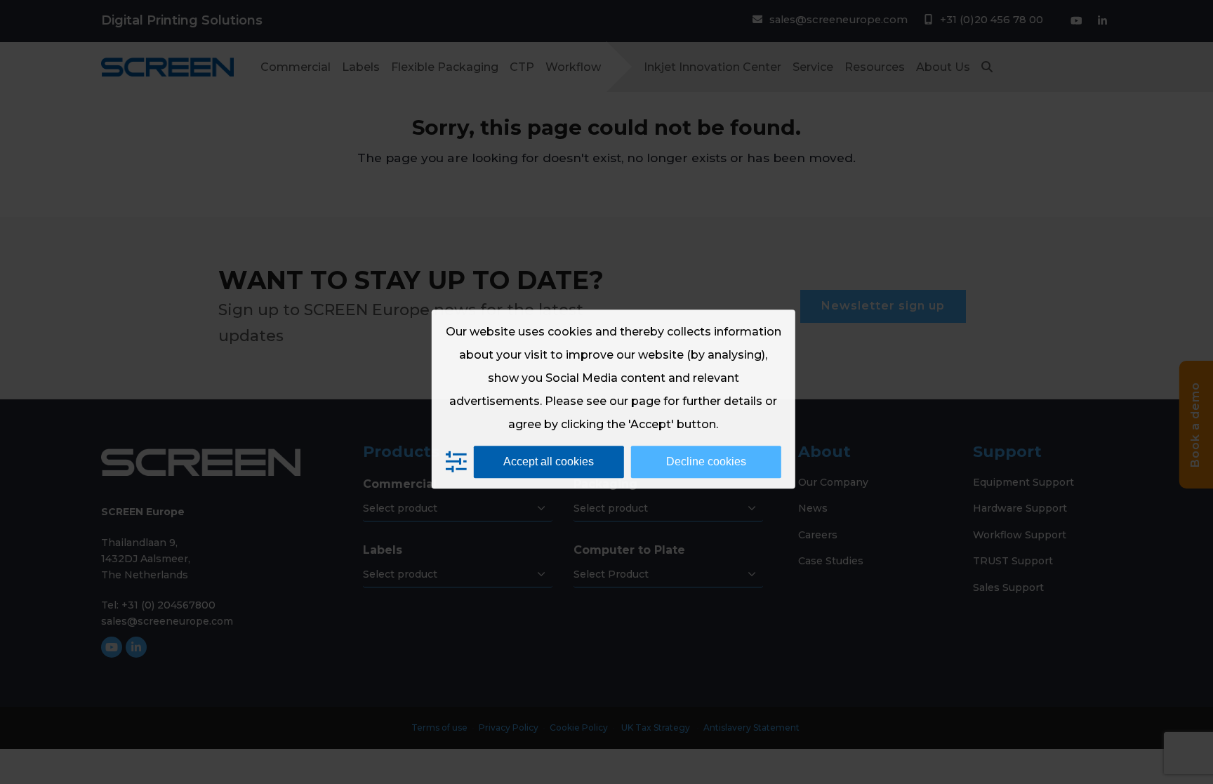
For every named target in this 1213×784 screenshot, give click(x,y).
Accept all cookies (548, 461)
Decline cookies (706, 461)
